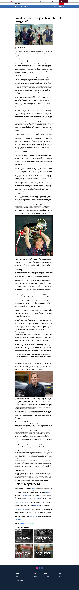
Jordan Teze (47, 504)
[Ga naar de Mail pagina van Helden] (39, 568)
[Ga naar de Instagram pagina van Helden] (37, 568)
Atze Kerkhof (21, 490)
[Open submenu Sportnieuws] (22, 6)
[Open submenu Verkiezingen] (29, 6)
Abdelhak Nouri (48, 492)
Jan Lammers (33, 488)
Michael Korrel (22, 513)
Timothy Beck (36, 510)
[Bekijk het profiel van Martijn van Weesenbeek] (15, 48)
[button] (63, 1)
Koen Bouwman (36, 505)
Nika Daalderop (28, 498)
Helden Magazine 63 (33, 516)
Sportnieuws (20, 15)
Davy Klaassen (38, 498)
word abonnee (18, 519)
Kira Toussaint (26, 495)
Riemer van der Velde (22, 509)
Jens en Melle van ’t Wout (22, 504)
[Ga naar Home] (15, 6)
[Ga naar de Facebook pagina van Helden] (42, 568)
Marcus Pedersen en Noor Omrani (21, 502)
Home (16, 15)
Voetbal (25, 15)
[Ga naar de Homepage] (18, 3)
